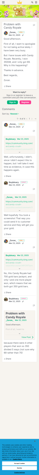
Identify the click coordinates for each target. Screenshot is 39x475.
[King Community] (19, 2)
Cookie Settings (19, 472)
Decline (19, 468)
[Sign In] (36, 2)
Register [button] (25, 102)
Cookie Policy (17, 459)
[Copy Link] (23, 35)
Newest (13, 114)
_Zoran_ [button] (12, 32)
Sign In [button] (12, 102)
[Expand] (19, 152)
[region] (19, 457)
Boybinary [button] (11, 139)
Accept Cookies (19, 463)
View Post (26, 337)
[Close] (34, 441)
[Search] (32, 2)
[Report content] (34, 25)
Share (7, 86)
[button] (6, 33)
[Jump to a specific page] (35, 118)
